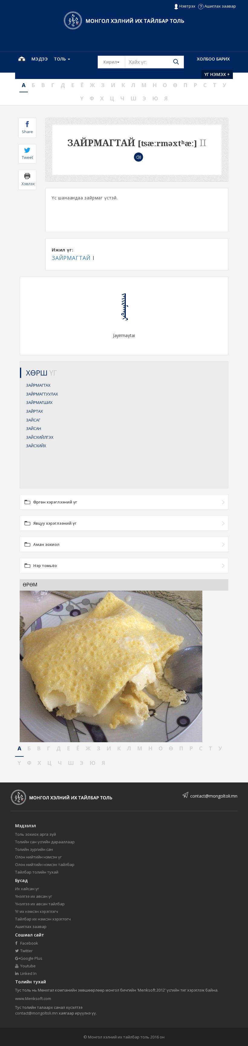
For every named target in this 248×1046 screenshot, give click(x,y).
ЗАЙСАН (33, 428)
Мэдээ (39, 59)
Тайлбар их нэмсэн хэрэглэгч (43, 919)
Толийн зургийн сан (34, 849)
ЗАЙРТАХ (34, 411)
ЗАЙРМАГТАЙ (71, 257)
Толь (60, 59)
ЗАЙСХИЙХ (36, 445)
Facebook (28, 943)
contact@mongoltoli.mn (213, 796)
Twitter (26, 950)
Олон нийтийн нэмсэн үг (38, 857)
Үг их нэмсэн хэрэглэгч (36, 911)
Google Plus (30, 958)
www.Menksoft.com (33, 998)
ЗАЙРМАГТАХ (38, 385)
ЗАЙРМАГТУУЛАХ (42, 394)
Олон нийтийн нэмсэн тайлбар (44, 864)
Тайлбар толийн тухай (36, 872)
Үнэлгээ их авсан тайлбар (40, 904)
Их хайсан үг (27, 888)
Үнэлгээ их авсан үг (33, 896)
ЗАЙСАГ (33, 420)
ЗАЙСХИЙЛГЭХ (40, 437)
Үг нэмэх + (217, 74)
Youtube (27, 966)
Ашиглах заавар (220, 6)
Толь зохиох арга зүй (35, 834)
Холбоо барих (213, 59)
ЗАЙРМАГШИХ (39, 402)
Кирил (114, 62)
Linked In (28, 973)
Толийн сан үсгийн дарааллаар (45, 841)
